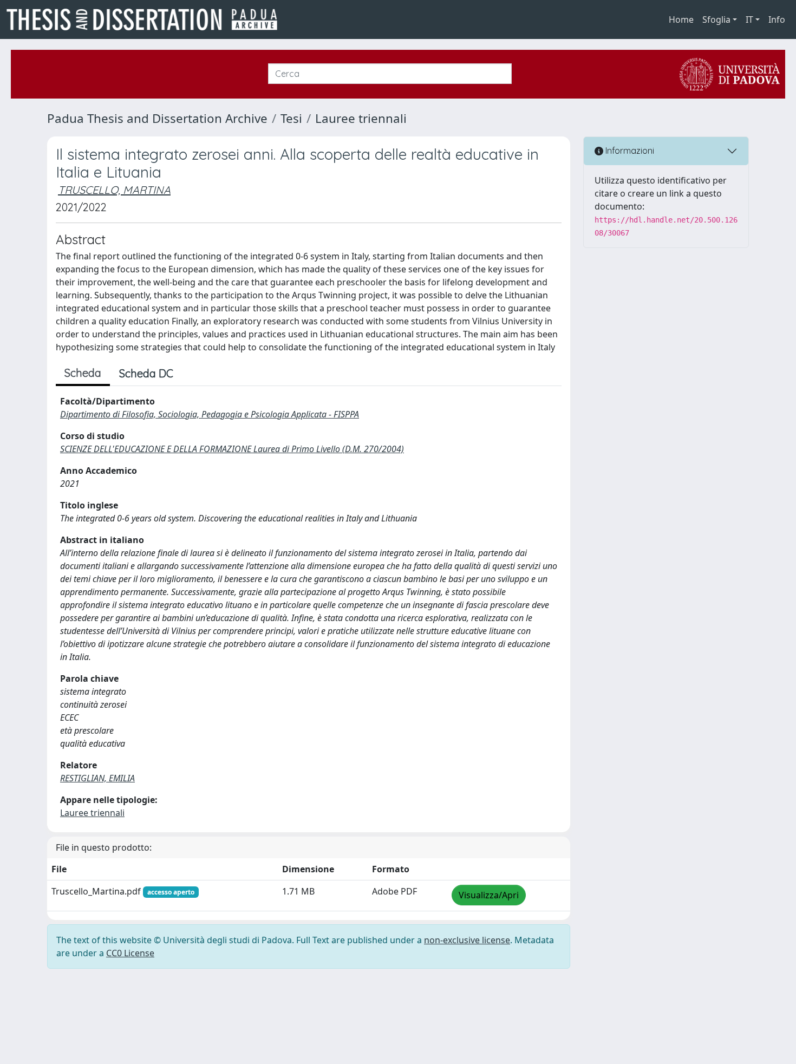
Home (681, 19)
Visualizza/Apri (489, 895)
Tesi (291, 118)
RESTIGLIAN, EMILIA (97, 778)
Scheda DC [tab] (146, 373)
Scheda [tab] (82, 373)
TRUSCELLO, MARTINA (114, 190)
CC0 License (130, 953)
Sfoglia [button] (716, 19)
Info (776, 19)
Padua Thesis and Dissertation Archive (157, 118)
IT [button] (749, 19)
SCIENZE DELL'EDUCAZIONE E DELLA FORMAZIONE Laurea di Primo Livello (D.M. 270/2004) (232, 449)
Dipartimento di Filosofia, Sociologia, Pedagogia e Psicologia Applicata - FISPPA (209, 414)
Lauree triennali (361, 118)
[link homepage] (146, 19)
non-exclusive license (467, 940)
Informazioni (628, 150)
